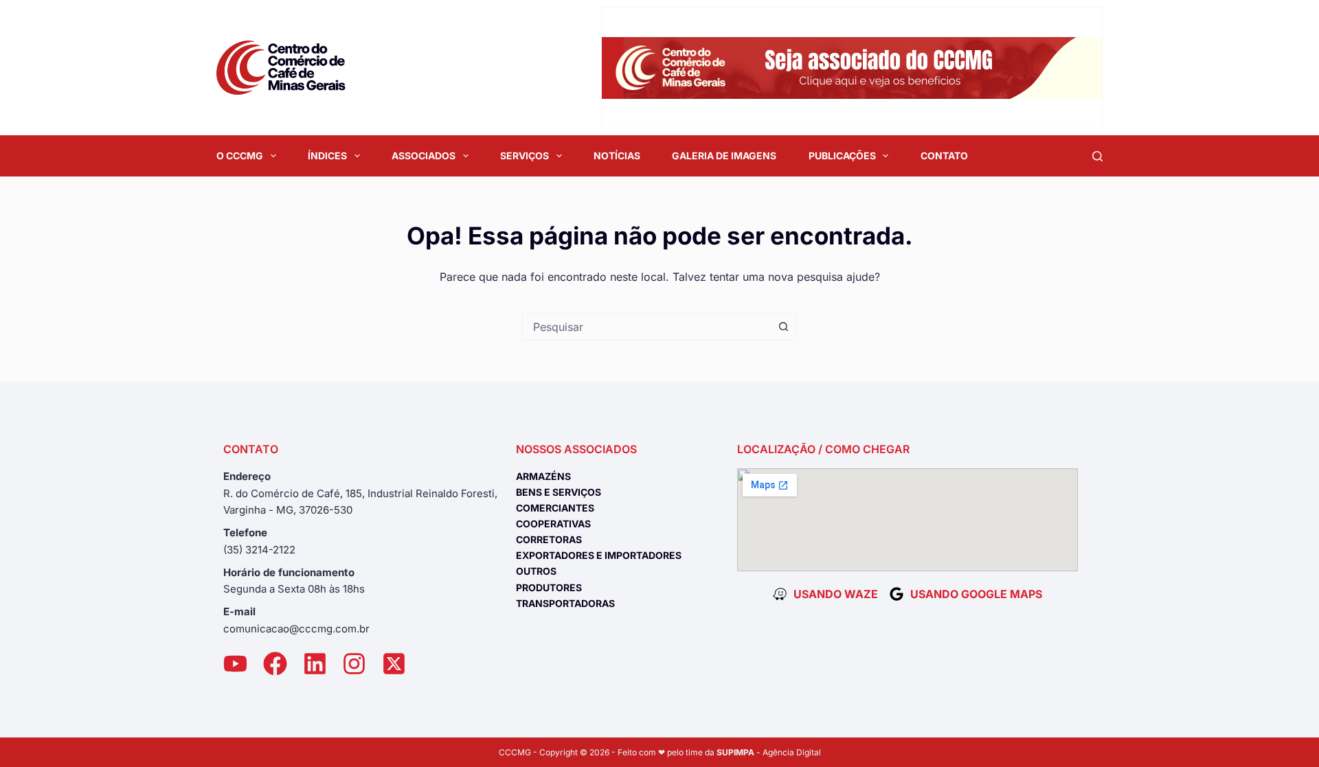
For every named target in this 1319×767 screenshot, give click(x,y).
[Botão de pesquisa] (783, 327)
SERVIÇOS (524, 155)
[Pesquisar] (1097, 156)
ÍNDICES (327, 155)
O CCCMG (239, 155)
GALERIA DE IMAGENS (724, 155)
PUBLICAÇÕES (842, 155)
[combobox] (646, 327)
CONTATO (944, 155)
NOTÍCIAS (617, 155)
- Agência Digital (769, 752)
